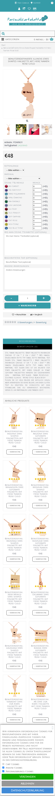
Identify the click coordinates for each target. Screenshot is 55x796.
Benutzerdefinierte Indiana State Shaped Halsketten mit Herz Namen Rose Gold (15, 437)
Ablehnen (27, 783)
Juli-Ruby (13, 209)
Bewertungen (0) (27, 347)
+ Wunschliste (20, 314)
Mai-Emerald (14, 201)
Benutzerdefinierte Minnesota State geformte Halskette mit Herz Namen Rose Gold (15, 490)
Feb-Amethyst (15, 190)
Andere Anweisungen (16, 266)
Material (9, 174)
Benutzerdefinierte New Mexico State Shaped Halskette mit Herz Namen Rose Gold (15, 598)
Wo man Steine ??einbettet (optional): (25, 232)
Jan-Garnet (14, 186)
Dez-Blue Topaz (16, 228)
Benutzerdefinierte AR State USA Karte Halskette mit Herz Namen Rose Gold (41, 704)
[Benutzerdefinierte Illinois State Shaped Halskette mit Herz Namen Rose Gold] (27, 93)
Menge (36, 183)
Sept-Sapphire (15, 217)
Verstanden (27, 776)
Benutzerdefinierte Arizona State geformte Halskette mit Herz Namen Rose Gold (41, 437)
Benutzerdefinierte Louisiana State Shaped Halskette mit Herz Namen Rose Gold (15, 651)
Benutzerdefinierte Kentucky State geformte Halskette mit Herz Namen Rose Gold (41, 544)
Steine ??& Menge (14, 183)
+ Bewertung (40, 322)
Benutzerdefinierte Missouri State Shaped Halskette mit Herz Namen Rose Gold (41, 490)
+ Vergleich (37, 314)
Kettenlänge (11, 166)
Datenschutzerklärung (27, 790)
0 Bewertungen (25, 322)
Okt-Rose (13, 220)
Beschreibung (27, 341)
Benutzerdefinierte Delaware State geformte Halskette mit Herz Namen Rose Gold (41, 598)
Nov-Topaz (13, 224)
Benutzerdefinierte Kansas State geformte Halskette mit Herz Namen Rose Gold (41, 651)
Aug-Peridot (14, 213)
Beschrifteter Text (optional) (20, 258)
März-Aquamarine (17, 194)
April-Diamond (15, 198)
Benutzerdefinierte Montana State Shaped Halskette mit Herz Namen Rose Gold (15, 544)
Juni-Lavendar (15, 205)
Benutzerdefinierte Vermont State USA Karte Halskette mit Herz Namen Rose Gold (15, 705)
